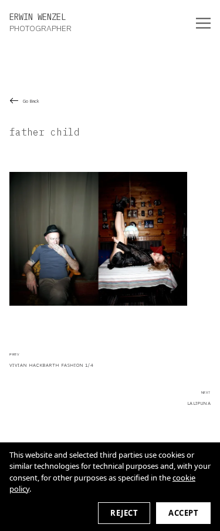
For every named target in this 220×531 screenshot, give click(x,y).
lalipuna (199, 398)
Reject (124, 513)
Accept (183, 513)
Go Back (31, 101)
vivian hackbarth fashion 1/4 (51, 360)
